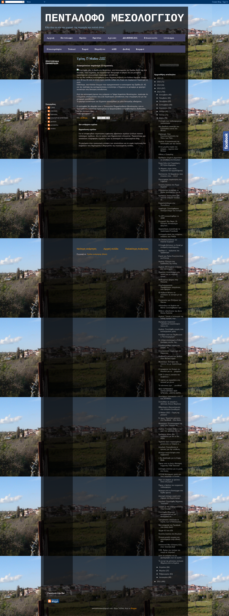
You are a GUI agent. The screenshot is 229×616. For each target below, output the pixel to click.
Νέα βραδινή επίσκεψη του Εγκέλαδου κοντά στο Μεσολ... (168, 128)
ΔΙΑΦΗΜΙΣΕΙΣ (130, 37)
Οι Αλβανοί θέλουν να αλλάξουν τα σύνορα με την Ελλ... (170, 295)
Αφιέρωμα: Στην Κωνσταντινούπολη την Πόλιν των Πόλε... (168, 136)
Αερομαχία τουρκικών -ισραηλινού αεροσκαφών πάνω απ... (169, 324)
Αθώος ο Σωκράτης (165, 154)
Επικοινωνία (150, 37)
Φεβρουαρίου (164, 574)
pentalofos (54, 125)
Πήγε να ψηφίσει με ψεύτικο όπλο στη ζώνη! (169, 481)
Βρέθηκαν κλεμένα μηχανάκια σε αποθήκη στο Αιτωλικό (170, 159)
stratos (53, 129)
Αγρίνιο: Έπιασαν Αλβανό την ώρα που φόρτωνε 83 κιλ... (170, 430)
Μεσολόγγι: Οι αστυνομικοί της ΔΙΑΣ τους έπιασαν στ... (170, 424)
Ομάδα (82, 37)
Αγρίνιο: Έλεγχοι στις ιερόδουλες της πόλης (167, 262)
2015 (159, 82)
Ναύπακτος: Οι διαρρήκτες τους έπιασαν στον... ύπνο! (170, 175)
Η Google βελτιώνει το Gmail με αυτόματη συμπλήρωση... (170, 246)
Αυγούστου (163, 108)
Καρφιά (140, 49)
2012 (159, 92)
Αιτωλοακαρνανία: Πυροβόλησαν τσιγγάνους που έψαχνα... (169, 287)
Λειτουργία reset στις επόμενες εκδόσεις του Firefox (170, 235)
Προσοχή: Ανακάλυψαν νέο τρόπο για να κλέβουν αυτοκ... (169, 274)
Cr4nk (52, 108)
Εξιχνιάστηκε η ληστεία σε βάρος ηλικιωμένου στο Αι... (170, 191)
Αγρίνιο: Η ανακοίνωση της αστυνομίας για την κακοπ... (170, 142)
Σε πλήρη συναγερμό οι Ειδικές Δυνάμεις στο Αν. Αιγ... (170, 341)
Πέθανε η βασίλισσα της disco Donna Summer (170, 312)
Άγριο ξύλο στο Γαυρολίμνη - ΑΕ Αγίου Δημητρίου (169, 164)
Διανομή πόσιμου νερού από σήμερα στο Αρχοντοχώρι (169, 497)
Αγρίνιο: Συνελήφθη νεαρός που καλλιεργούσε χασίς (170, 330)
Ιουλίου (162, 111)
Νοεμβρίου (163, 98)
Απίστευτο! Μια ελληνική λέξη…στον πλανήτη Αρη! (170, 546)
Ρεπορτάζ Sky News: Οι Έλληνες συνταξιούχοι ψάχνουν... (168, 223)
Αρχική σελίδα (111, 249)
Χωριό (85, 49)
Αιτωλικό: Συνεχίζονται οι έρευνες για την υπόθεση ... (170, 448)
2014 (159, 85)
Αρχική (50, 37)
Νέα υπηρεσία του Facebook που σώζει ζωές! (169, 526)
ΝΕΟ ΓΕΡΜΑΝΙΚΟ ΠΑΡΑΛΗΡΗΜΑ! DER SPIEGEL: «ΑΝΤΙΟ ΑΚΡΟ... (170, 391)
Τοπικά (72, 49)
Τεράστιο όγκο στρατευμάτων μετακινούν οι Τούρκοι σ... (169, 443)
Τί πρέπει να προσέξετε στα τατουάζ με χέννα (169, 381)
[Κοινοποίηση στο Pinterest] (108, 118)
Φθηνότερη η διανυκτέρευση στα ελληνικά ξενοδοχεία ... (170, 408)
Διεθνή (126, 49)
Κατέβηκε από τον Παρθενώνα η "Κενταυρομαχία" (170, 336)
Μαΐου (161, 118)
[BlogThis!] (101, 118)
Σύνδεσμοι (169, 37)
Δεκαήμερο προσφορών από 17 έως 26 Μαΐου (170, 397)
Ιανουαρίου (163, 577)
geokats (53, 122)
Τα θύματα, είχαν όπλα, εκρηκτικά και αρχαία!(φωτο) (170, 170)
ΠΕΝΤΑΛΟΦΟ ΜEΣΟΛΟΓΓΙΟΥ (114, 18)
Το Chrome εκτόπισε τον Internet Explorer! (167, 241)
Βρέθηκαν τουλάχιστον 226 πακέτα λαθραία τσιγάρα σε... (169, 198)
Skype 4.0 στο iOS (165, 531)
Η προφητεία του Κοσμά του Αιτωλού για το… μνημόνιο (169, 370)
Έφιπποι (97, 37)
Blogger (133, 608)
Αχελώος (112, 37)
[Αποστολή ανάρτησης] (94, 118)
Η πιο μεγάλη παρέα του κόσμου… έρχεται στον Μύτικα (168, 149)
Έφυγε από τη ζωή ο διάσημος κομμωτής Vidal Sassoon (170, 464)
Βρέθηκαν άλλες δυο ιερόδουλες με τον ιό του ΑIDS (168, 436)
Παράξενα (100, 49)
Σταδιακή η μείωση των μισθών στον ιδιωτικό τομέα (170, 357)
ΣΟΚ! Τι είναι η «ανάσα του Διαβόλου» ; (169, 376)
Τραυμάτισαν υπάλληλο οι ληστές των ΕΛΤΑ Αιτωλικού (170, 521)
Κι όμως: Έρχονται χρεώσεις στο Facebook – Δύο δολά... (170, 419)
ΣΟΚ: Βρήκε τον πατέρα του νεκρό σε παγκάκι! (169, 551)
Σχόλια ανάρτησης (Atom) (97, 254)
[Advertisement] (112, 227)
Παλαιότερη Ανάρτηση (136, 249)
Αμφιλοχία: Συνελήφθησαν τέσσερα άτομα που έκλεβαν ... (170, 211)
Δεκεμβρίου (163, 95)
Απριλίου (163, 567)
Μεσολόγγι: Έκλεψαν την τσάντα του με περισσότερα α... (170, 364)
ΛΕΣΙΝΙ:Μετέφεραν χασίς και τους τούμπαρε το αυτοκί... (169, 475)
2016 (159, 78)
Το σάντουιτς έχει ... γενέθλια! (170, 385)
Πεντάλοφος (67, 37)
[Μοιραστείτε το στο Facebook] (106, 118)
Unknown (53, 111)
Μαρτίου (162, 571)
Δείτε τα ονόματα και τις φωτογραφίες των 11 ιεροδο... (170, 557)
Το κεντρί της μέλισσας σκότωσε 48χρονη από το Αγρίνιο (170, 562)
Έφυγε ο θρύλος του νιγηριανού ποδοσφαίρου (170, 486)
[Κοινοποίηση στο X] (103, 118)
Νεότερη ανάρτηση (86, 249)
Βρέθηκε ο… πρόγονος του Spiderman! (168, 252)
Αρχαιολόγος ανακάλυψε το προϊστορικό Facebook (169, 230)
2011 (159, 582)
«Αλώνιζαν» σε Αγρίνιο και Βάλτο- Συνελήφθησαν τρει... (170, 307)
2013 (159, 88)
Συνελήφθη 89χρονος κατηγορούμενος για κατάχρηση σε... (167, 514)
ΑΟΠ (114, 49)
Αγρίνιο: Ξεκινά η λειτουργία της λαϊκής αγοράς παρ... (170, 317)
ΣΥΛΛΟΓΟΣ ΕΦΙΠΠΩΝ (59, 118)
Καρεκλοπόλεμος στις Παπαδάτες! (166, 204)
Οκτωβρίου (163, 101)
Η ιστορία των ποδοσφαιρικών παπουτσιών (170, 122)
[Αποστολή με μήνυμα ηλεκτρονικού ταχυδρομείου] (98, 118)
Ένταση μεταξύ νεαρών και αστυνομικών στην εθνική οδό (169, 539)
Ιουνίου (162, 115)
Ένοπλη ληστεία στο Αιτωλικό (169, 534)
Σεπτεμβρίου (164, 105)
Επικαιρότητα (54, 49)
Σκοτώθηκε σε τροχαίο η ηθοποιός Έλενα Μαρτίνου (169, 403)
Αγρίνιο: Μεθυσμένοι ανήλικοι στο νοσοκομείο (169, 268)
